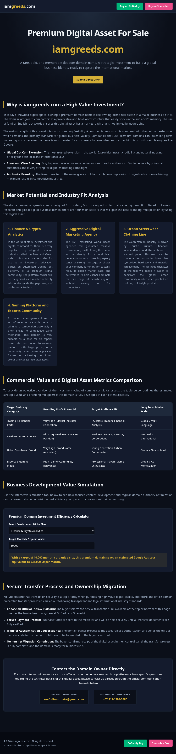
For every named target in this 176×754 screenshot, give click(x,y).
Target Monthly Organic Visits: (27, 539)
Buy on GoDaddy (130, 6)
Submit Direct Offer (88, 79)
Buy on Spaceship (158, 6)
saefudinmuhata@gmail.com (64, 699)
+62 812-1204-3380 (115, 699)
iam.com (19, 6)
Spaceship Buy (160, 743)
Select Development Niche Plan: (27, 524)
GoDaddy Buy (136, 743)
